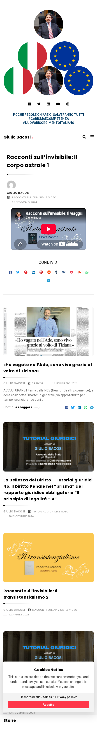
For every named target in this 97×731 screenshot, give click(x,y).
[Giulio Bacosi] (32, 56)
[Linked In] (48, 104)
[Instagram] (67, 104)
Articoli (38, 383)
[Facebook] (29, 104)
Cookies (46, 697)
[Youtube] (58, 104)
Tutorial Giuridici (46, 511)
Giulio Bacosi (17, 137)
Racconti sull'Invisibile (30, 197)
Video (52, 197)
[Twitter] (39, 104)
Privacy (60, 697)
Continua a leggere (17, 407)
